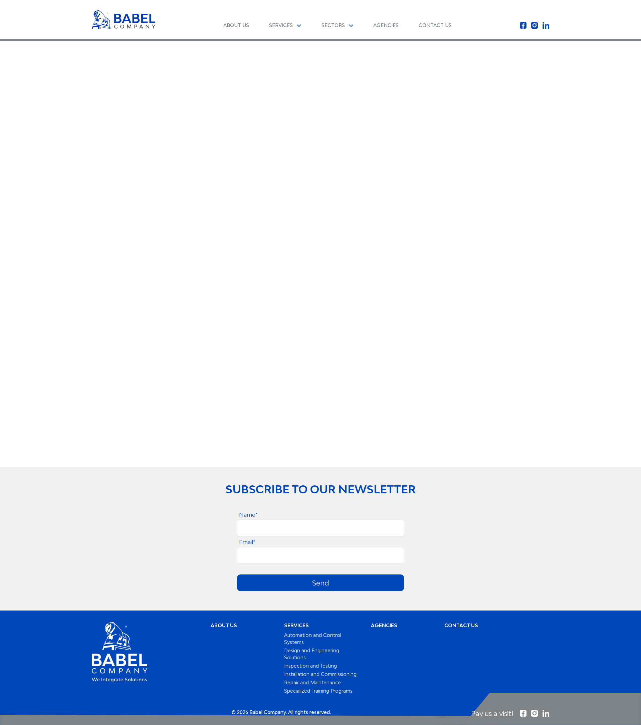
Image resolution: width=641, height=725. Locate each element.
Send (320, 583)
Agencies (386, 25)
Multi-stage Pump (332, 78)
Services (281, 25)
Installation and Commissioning (320, 674)
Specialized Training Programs (318, 691)
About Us (236, 25)
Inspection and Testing (310, 666)
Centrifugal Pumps (268, 78)
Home (172, 78)
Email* (247, 542)
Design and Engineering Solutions (311, 654)
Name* (248, 515)
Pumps (221, 78)
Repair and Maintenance (312, 682)
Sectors (334, 25)
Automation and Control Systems (312, 638)
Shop (196, 78)
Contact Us (435, 25)
